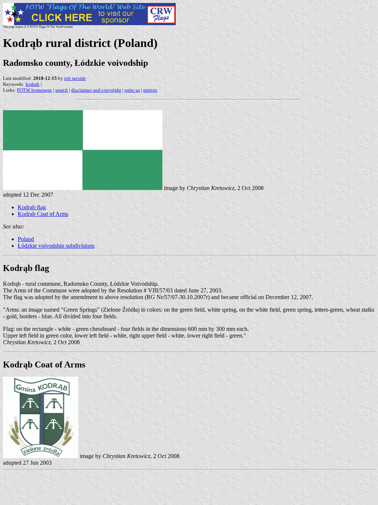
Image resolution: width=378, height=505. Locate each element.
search (61, 90)
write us (132, 90)
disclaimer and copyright (96, 90)
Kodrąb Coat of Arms (43, 214)
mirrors (150, 90)
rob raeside (75, 78)
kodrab (32, 84)
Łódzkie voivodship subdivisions (56, 246)
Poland (26, 239)
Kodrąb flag (32, 207)
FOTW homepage (34, 90)
